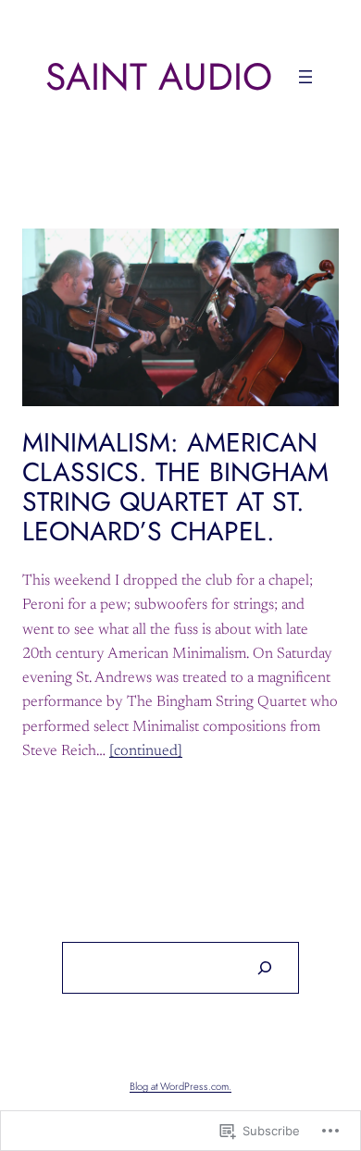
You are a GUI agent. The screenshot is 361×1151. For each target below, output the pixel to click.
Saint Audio (158, 76)
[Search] (263, 968)
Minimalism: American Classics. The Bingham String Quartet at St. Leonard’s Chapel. (175, 487)
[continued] (145, 751)
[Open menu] (305, 77)
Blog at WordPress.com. (180, 1086)
